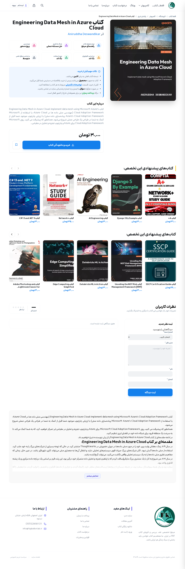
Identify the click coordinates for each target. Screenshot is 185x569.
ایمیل (170, 379)
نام (171, 369)
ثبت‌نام (21, 5)
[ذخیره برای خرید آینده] (16, 145)
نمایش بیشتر (92, 476)
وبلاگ (132, 5)
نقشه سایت (35, 557)
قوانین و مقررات (82, 537)
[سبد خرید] (34, 5)
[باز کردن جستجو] (42, 5)
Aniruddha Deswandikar (84, 34)
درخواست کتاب (120, 5)
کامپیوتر (145, 5)
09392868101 (34, 524)
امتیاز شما (168, 332)
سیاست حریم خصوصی (18, 557)
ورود (14, 5)
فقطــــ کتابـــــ (158, 5)
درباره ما (105, 5)
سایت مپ (128, 515)
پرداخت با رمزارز (83, 515)
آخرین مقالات (126, 521)
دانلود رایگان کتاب (125, 526)
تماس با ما (93, 5)
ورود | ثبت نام (126, 532)
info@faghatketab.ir (32, 528)
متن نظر (169, 343)
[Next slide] (11, 234)
